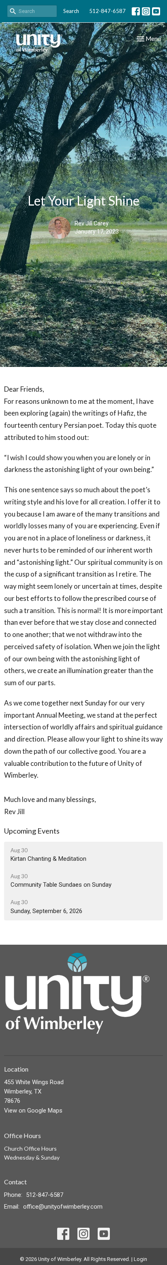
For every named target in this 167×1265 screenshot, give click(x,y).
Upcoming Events (32, 830)
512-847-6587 (107, 11)
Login (140, 1259)
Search (71, 11)
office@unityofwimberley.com (63, 1206)
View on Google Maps (33, 1110)
